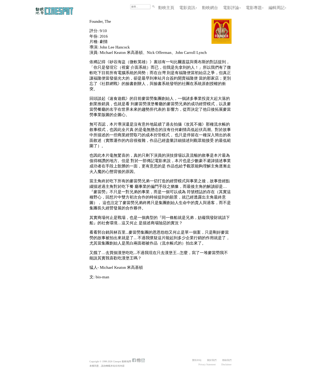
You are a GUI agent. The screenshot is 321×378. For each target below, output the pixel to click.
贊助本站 (196, 360)
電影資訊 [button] (187, 8)
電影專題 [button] (254, 8)
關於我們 (212, 360)
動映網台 (210, 8)
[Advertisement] (160, 307)
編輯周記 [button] (277, 8)
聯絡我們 (227, 360)
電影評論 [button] (231, 8)
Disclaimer (226, 364)
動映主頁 (166, 8)
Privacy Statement (207, 364)
